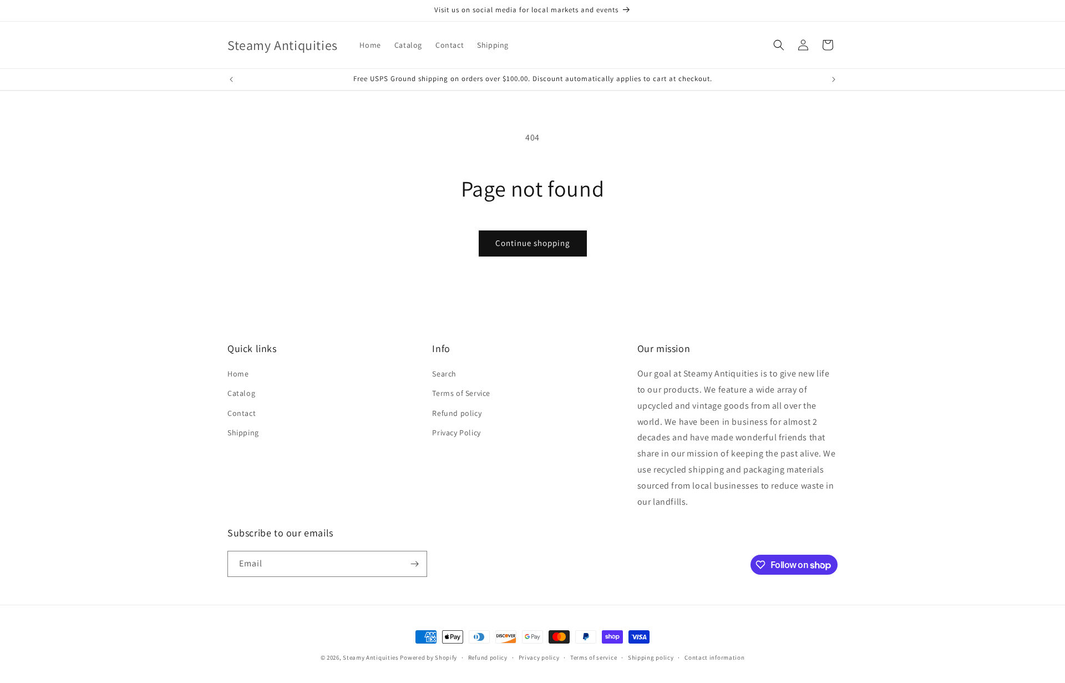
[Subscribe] (414, 564)
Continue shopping (532, 243)
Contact (241, 413)
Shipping (243, 433)
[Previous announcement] (231, 79)
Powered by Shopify (428, 657)
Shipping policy (651, 657)
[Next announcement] (833, 79)
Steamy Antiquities (371, 657)
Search (444, 374)
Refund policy (456, 413)
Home (237, 374)
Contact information (714, 657)
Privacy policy (539, 657)
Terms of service (593, 657)
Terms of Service (461, 393)
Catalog (241, 393)
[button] (779, 45)
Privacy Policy (456, 433)
